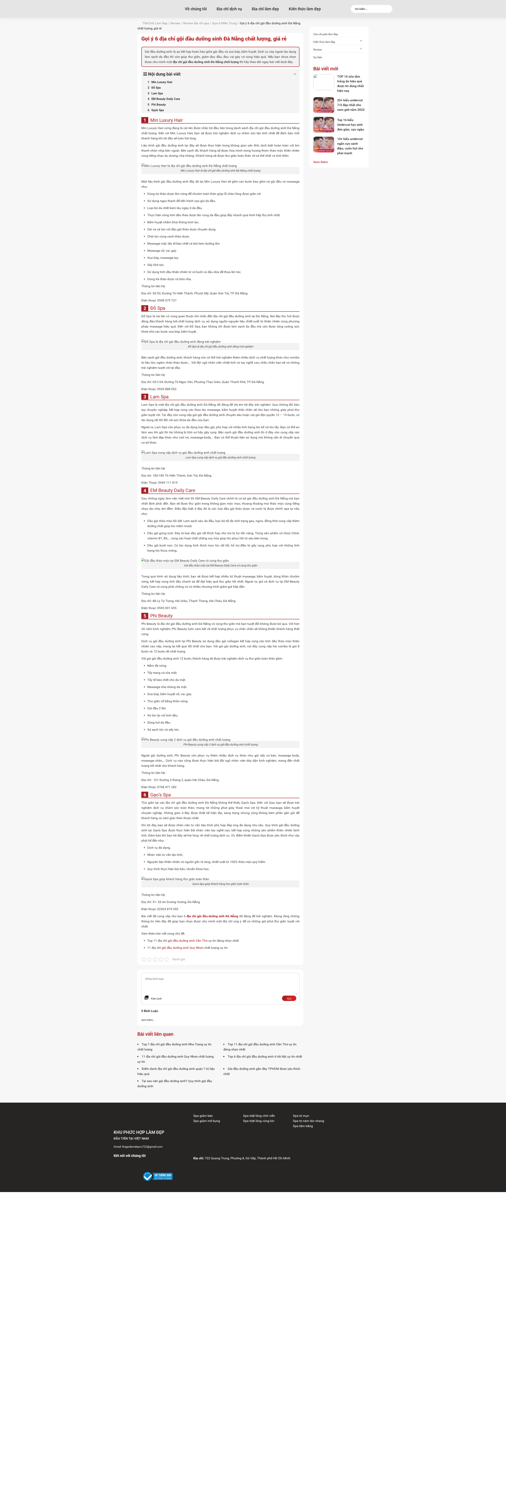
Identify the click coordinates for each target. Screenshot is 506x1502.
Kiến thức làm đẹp (305, 9)
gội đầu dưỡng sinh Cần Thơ (188, 941)
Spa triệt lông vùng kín (258, 1121)
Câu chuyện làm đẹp (325, 34)
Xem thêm (320, 162)
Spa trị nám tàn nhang (308, 1121)
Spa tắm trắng (303, 1126)
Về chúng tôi (196, 9)
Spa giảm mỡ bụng (206, 1121)
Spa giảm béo (203, 1116)
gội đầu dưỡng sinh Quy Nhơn (182, 948)
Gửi (289, 998)
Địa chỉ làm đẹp (265, 9)
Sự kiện (317, 57)
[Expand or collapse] (295, 74)
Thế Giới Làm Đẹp (154, 23)
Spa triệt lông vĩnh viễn (259, 1116)
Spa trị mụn (301, 1116)
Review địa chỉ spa (196, 23)
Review (175, 23)
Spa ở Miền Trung (224, 23)
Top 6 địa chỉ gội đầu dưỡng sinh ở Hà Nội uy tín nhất (265, 1056)
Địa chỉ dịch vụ (229, 9)
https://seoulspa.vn (356, 1116)
